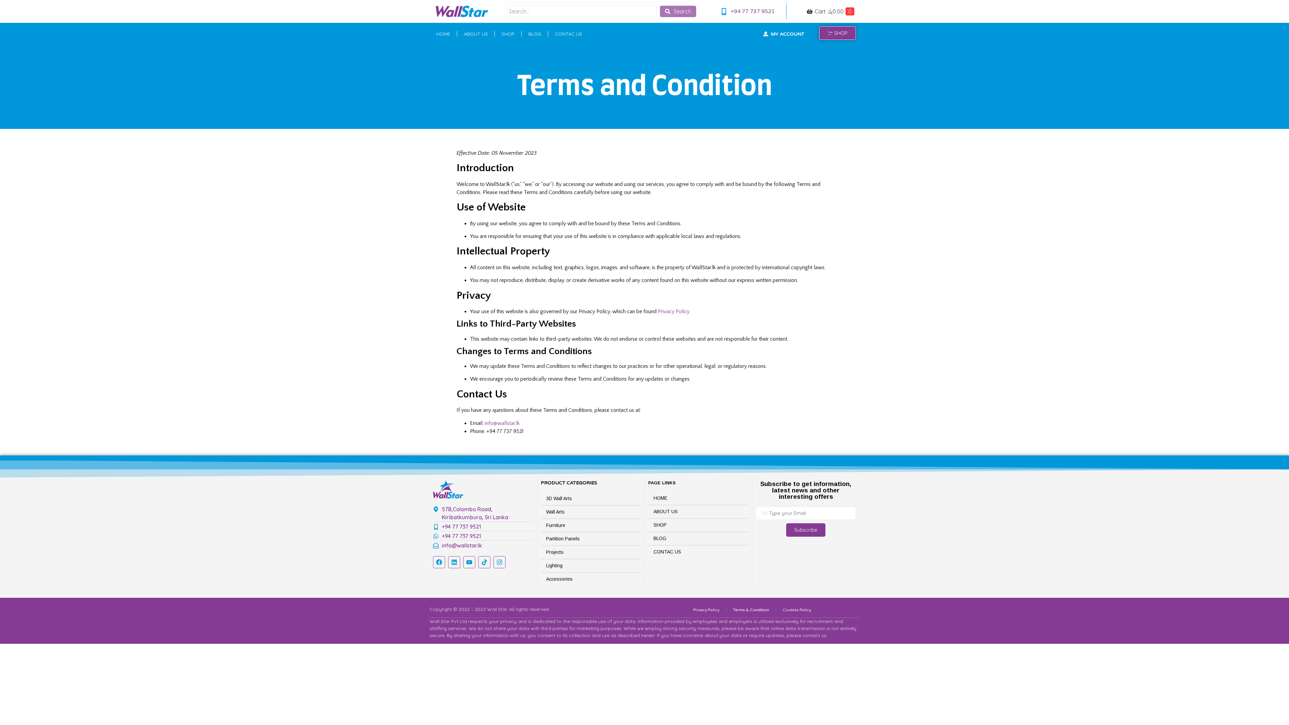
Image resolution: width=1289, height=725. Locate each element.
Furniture (555, 525)
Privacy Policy (706, 610)
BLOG (534, 34)
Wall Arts (555, 512)
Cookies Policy (797, 610)
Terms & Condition (751, 610)
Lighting (554, 565)
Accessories (559, 579)
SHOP (508, 34)
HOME (443, 34)
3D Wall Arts (559, 498)
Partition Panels (563, 538)
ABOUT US (476, 34)
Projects (555, 552)
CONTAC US (568, 34)
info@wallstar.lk (502, 423)
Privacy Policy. (674, 311)
